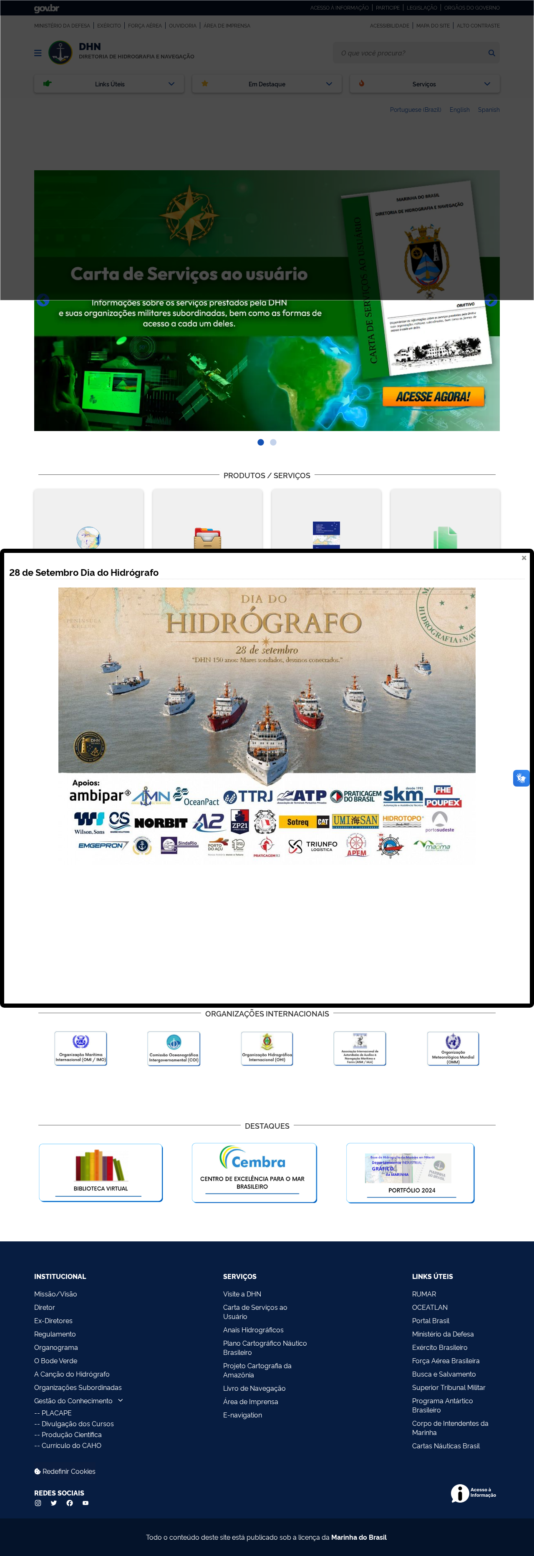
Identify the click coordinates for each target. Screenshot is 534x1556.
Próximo (491, 301)
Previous (43, 301)
